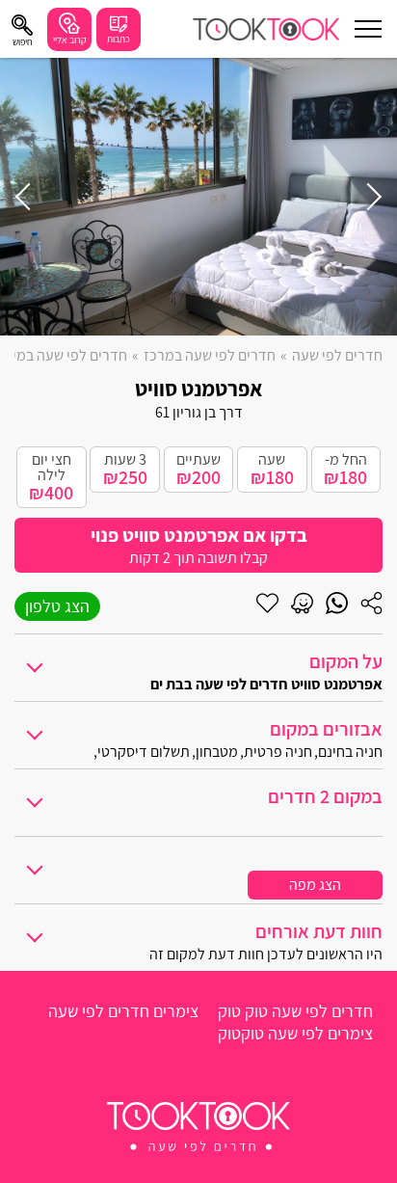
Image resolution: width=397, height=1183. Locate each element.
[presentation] (368, 196)
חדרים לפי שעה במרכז (210, 355)
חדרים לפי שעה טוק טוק (295, 1011)
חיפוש (23, 42)
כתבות (118, 39)
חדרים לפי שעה (337, 355)
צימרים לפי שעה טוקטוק (295, 1033)
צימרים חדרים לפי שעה (123, 1011)
